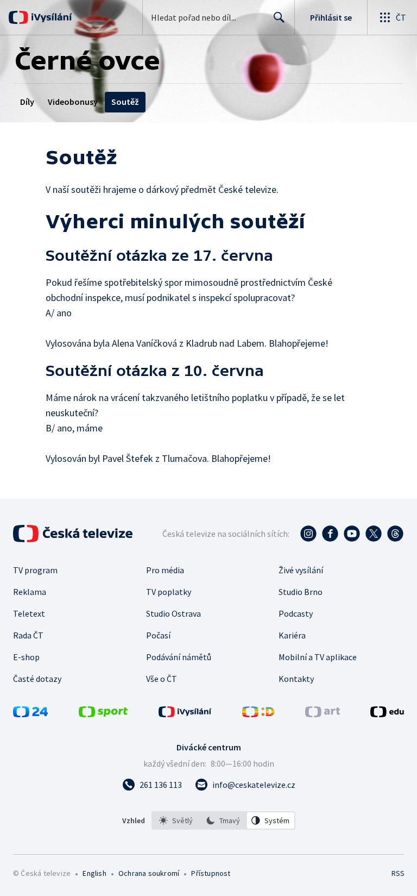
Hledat (279, 17)
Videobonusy (73, 101)
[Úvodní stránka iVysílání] (50, 17)
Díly (27, 101)
